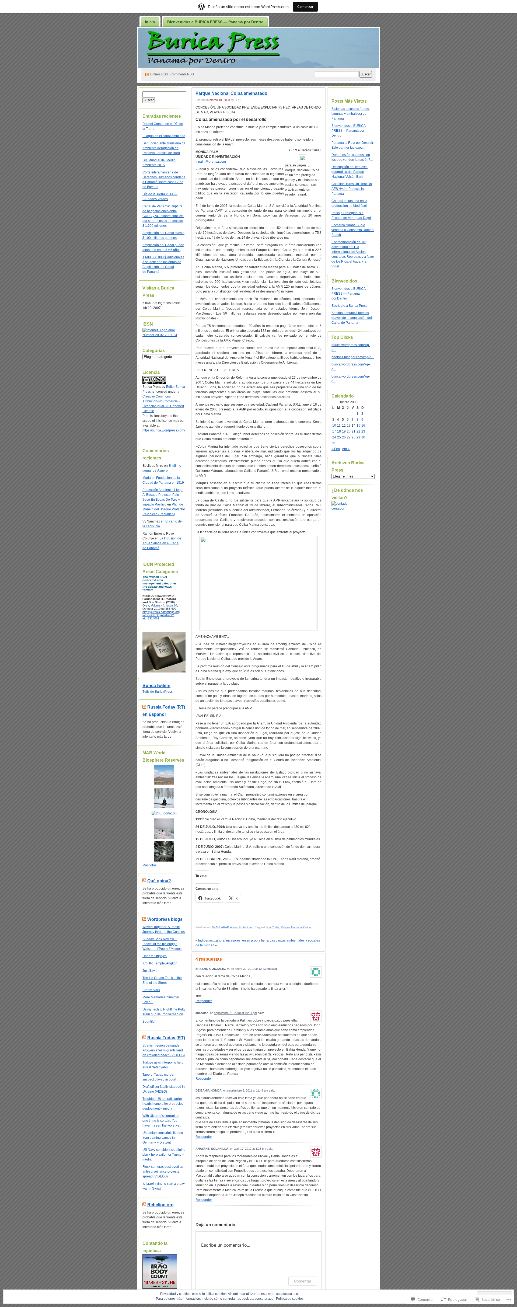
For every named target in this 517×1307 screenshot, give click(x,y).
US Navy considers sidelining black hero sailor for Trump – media (164, 1154)
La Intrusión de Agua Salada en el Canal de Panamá (161, 543)
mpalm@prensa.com (210, 161)
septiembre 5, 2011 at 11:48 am (247, 1090)
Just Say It (149, 971)
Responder (203, 1001)
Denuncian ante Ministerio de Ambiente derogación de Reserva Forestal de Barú (164, 148)
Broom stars (151, 990)
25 (339, 437)
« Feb (335, 449)
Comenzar (305, 7)
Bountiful (148, 1021)
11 (339, 425)
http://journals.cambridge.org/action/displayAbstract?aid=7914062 (161, 615)
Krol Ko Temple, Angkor (159, 963)
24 (334, 437)
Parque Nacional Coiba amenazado (231, 93)
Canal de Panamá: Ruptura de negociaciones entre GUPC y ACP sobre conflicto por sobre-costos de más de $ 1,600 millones (163, 216)
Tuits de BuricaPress (157, 691)
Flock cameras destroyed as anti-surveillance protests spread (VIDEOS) (162, 1171)
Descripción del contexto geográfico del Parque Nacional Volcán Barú (349, 172)
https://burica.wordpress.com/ (163, 430)
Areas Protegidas (241, 927)
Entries (159, 74)
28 (353, 437)
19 (344, 431)
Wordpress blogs (165, 919)
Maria (146, 478)
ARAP (225, 927)
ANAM (215, 927)
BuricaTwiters (156, 685)
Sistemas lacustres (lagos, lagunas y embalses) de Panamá (350, 113)
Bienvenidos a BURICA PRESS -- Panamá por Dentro (348, 130)
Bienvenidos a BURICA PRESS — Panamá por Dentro (215, 22)
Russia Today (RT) (166, 1038)
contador (337, 508)
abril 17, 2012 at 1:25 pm (250, 1148)
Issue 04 (171, 605)
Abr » (346, 449)
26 (344, 437)
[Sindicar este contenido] (144, 707)
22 (358, 431)
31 (334, 443)
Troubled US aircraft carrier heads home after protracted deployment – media (163, 1103)
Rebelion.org (160, 1205)
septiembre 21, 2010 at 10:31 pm (235, 1013)
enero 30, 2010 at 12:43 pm (253, 968)
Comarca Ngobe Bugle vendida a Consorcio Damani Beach (352, 230)
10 (334, 425)
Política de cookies (289, 1299)
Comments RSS (182, 74)
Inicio (150, 22)
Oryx (145, 605)
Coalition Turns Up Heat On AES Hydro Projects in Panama (351, 189)
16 (363, 425)
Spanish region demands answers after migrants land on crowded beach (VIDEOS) (163, 1050)
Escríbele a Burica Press (349, 306)
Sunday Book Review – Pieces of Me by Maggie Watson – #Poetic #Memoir (162, 944)
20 (349, 431)
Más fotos (149, 865)
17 (334, 431)
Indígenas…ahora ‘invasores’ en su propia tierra (233, 940)
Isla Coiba (272, 927)
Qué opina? (159, 881)
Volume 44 (157, 605)
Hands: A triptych (154, 956)
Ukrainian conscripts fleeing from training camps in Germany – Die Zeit (162, 1137)
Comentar (302, 1281)
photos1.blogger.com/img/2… (352, 357)
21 (353, 431)
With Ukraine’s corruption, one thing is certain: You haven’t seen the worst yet (161, 1120)
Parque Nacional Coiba (296, 927)
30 (363, 437)
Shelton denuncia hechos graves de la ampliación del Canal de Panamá (351, 318)
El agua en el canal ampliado (163, 136)
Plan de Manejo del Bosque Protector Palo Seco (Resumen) (163, 509)
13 (349, 425)
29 (358, 437)
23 (363, 431)
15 (358, 425)
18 (339, 431)
